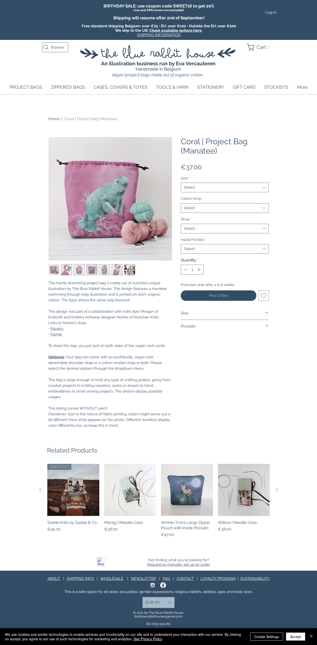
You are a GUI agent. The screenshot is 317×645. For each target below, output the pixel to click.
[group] (158, 504)
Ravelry (57, 328)
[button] (261, 47)
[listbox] (158, 602)
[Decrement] (185, 269)
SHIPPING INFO (80, 578)
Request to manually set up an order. (178, 564)
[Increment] (199, 269)
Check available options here (175, 30)
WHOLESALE (111, 578)
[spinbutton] (192, 269)
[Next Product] (277, 490)
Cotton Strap (192, 198)
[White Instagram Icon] (153, 585)
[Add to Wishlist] (263, 295)
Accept (295, 636)
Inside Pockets (193, 240)
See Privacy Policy (147, 638)
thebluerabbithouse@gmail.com (158, 616)
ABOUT (54, 578)
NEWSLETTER (143, 578)
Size (185, 178)
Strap (186, 219)
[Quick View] (130, 490)
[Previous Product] (40, 490)
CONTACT (185, 578)
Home (54, 118)
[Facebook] (163, 585)
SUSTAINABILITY (255, 578)
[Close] (311, 636)
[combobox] (225, 187)
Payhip (56, 334)
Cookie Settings (266, 636)
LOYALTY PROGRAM (218, 578)
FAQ (166, 578)
